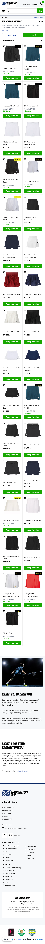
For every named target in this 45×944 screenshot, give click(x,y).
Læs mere (5, 30)
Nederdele (12, 35)
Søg (40, 11)
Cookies (17, 835)
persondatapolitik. (24, 911)
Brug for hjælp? (38, 17)
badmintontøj (23, 771)
